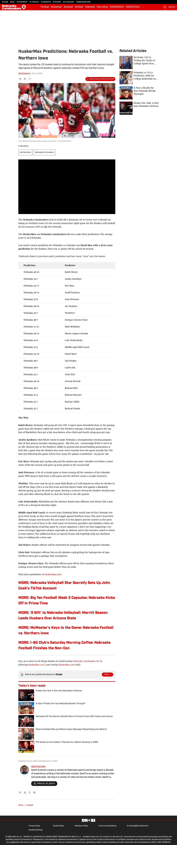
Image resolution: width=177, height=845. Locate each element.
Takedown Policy (81, 826)
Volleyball (90, 7)
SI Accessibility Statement (137, 826)
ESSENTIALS (133, 7)
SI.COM (5, 2)
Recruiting (102, 7)
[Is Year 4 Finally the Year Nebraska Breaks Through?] (139, 92)
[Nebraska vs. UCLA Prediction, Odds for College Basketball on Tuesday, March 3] (139, 77)
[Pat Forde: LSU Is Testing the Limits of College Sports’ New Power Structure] (139, 62)
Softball (79, 7)
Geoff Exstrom (24, 74)
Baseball (68, 7)
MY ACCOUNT (68, 2)
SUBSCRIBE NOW (83, 2)
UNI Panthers (25, 152)
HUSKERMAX (117, 7)
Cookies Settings (35, 830)
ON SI (12, 2)
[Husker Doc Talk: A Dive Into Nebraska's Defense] (139, 108)
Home (20, 805)
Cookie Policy (58, 826)
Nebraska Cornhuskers (44, 152)
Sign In (171, 7)
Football (45, 7)
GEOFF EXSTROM (38, 767)
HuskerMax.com (53, 574)
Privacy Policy (34, 826)
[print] (34, 792)
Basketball (56, 7)
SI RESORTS (46, 2)
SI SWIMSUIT (22, 2)
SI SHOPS (57, 2)
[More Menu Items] (142, 7)
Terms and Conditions (107, 826)
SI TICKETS (34, 2)
